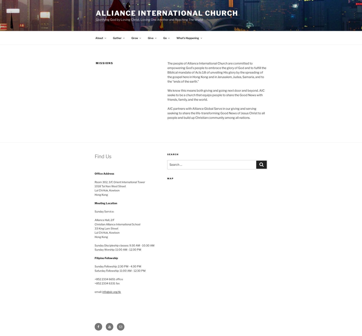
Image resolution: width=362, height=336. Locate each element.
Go (165, 38)
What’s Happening (187, 38)
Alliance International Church (167, 13)
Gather (117, 38)
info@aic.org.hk (111, 291)
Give (150, 38)
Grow (134, 38)
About (99, 38)
